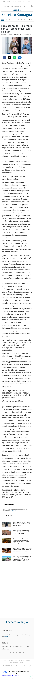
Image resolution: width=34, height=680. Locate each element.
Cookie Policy (25, 660)
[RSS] (23, 652)
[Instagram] (8, 6)
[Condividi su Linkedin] (19, 57)
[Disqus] (17, 591)
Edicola (22, 663)
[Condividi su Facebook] (4, 57)
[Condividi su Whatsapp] (14, 57)
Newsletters (18, 6)
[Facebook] (2, 6)
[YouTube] (11, 6)
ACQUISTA (17, 10)
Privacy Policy (14, 663)
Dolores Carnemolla (14, 34)
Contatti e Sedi (8, 660)
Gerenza (17, 660)
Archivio (3, 34)
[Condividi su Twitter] (9, 57)
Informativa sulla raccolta (10, 676)
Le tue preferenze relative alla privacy (19, 672)
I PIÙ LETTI (10, 516)
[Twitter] (5, 6)
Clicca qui (13, 510)
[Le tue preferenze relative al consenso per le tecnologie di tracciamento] (31, 677)
